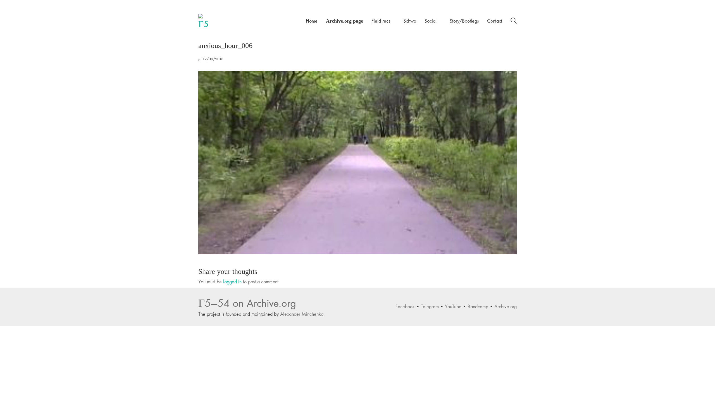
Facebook (405, 307)
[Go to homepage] (205, 21)
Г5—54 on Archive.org (247, 303)
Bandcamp (478, 307)
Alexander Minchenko (301, 314)
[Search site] (514, 22)
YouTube (453, 307)
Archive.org (505, 307)
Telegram (430, 307)
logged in (232, 282)
